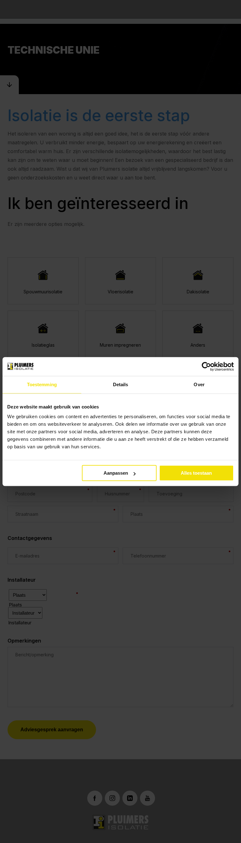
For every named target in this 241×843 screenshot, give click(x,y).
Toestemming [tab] (42, 384)
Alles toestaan (196, 473)
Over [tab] (199, 384)
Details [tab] (120, 384)
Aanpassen (116, 473)
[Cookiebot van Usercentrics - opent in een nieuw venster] (206, 366)
